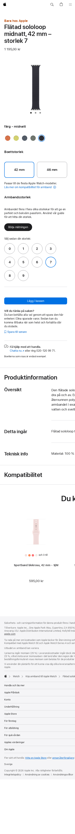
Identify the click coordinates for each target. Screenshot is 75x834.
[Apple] (5, 676)
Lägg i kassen (35, 300)
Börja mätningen (18, 227)
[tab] (31, 113)
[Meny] (70, 4)
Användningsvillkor (63, 774)
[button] (52, 4)
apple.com (9, 634)
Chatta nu (17, 350)
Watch (16, 676)
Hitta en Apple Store (36, 758)
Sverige (8, 764)
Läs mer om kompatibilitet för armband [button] (28, 187)
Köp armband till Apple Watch (41, 676)
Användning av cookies (37, 774)
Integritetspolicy (12, 774)
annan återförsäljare (63, 758)
